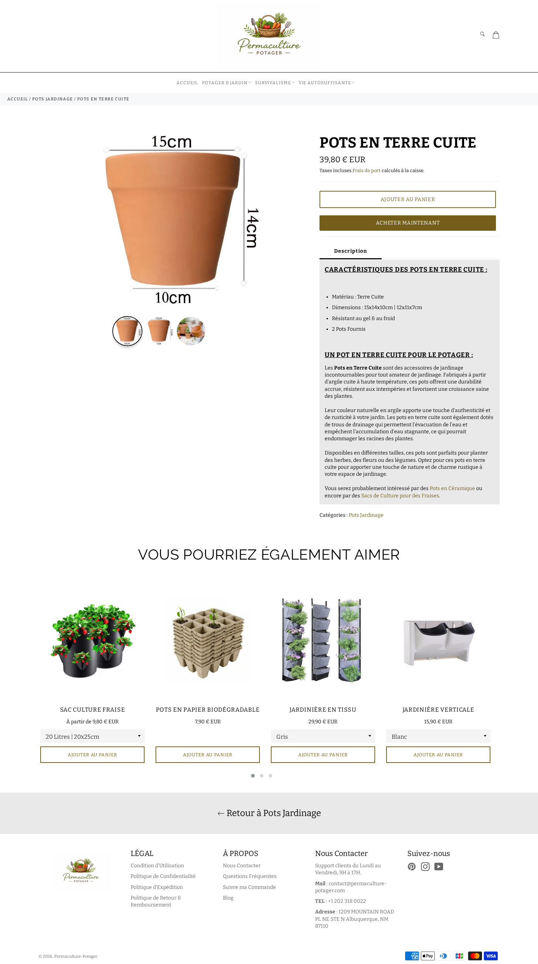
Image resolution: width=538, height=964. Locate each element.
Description (350, 251)
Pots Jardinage (366, 515)
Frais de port (366, 170)
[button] (253, 775)
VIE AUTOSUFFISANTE (325, 82)
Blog (228, 898)
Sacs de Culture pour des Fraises (400, 496)
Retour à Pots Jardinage (273, 813)
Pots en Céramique (452, 488)
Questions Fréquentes (250, 876)
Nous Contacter (242, 866)
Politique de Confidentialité (163, 876)
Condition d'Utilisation (157, 866)
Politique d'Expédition (157, 887)
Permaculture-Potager (75, 956)
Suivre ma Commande (249, 887)
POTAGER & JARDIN (224, 82)
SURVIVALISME (273, 82)
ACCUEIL (187, 82)
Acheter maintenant (408, 223)
